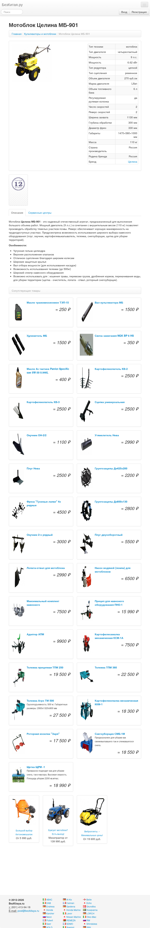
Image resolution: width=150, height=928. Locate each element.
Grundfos (91, 906)
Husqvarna (92, 909)
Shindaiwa (92, 923)
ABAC (49, 899)
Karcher (50, 913)
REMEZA (71, 920)
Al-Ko (69, 899)
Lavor (69, 913)
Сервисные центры (39, 212)
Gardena (70, 906)
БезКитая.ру (12, 4)
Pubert (49, 920)
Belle (89, 899)
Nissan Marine (73, 916)
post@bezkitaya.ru (28, 911)
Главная (17, 34)
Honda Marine (73, 909)
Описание (17, 212)
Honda (49, 909)
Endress (50, 906)
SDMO (69, 923)
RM (88, 920)
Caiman (70, 902)
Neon (49, 916)
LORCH (90, 913)
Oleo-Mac (91, 916)
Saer (48, 923)
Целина (132, 161)
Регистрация (139, 12)
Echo (89, 902)
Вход (124, 12)
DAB (48, 902)
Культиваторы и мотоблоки (40, 34)
